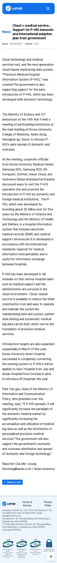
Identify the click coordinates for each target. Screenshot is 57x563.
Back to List (14, 482)
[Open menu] (48, 8)
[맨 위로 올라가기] (51, 557)
